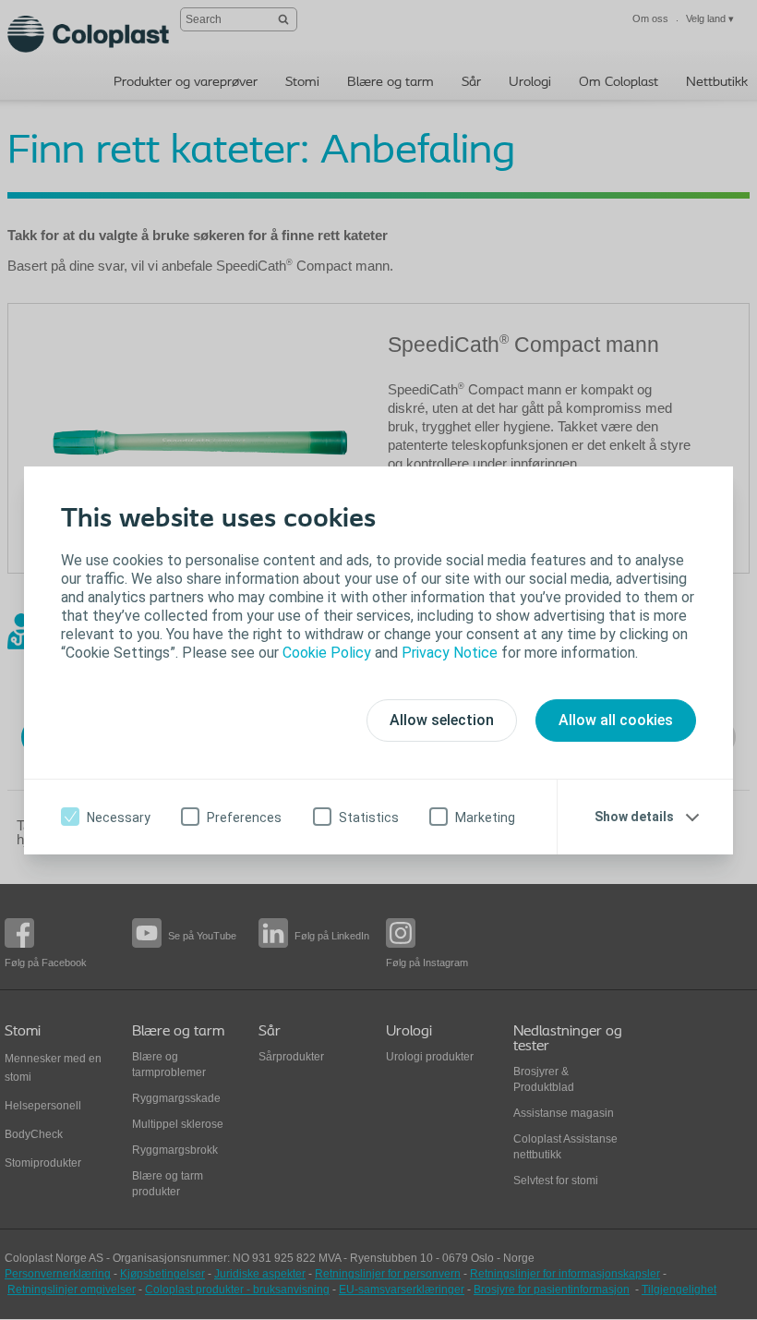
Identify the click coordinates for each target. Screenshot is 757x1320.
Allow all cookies (616, 720)
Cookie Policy (326, 652)
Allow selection (442, 720)
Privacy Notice (450, 652)
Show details (634, 816)
